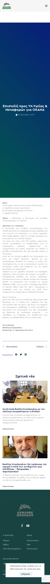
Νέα (28, 545)
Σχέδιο (6, 545)
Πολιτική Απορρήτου (12, 549)
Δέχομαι (25, 574)
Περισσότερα (8, 429)
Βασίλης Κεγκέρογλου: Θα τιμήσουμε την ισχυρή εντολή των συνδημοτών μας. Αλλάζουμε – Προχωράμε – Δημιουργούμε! (25, 467)
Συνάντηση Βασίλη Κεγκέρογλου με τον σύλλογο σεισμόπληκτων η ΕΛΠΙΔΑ (24, 410)
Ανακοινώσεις (33, 540)
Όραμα (6, 540)
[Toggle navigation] (40, 6)
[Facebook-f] (22, 525)
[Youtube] (27, 525)
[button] (16, 354)
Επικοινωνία (32, 549)
